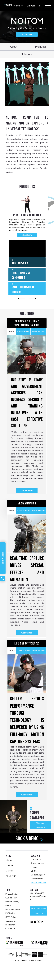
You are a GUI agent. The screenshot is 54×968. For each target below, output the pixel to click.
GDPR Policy (11, 898)
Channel (10, 865)
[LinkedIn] (42, 922)
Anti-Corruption (12, 909)
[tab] (27, 189)
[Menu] (48, 5)
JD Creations (36, 960)
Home (9, 860)
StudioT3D (11, 876)
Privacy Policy (11, 894)
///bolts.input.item (38, 882)
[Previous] (21, 298)
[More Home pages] (22, 5)
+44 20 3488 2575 (37, 893)
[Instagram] (31, 922)
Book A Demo (3, 558)
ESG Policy (10, 913)
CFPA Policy (10, 917)
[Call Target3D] (2, 578)
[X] (38, 922)
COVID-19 (10, 928)
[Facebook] (35, 922)
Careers (9, 870)
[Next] (32, 298)
